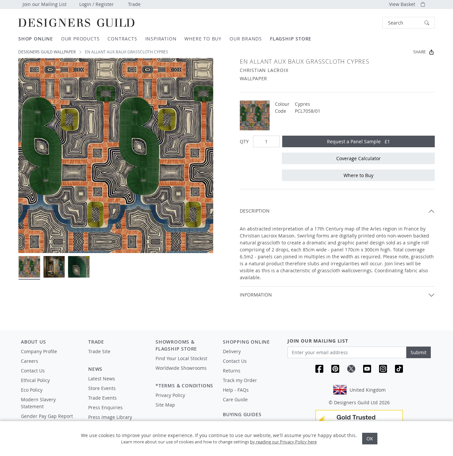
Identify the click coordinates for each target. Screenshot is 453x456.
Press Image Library (110, 417)
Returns (231, 370)
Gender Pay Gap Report (47, 416)
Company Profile (39, 351)
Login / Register (96, 4)
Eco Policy (31, 390)
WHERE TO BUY (203, 38)
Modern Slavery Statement (38, 403)
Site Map (165, 405)
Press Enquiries (105, 407)
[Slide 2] (54, 267)
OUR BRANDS (245, 38)
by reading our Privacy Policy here (283, 442)
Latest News (101, 378)
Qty (244, 141)
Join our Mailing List (45, 4)
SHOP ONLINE (35, 38)
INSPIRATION (161, 38)
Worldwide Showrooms (181, 368)
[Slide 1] (29, 267)
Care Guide (235, 399)
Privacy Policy (170, 395)
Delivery (232, 351)
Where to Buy (358, 175)
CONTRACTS (122, 38)
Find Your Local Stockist (181, 358)
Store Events (102, 388)
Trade (134, 4)
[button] (408, 23)
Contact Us (33, 370)
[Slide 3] (79, 267)
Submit (418, 352)
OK (369, 438)
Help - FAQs (236, 390)
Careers (29, 361)
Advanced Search (367, 23)
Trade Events (102, 398)
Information (256, 295)
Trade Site (99, 351)
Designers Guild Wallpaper (47, 52)
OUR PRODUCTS (80, 38)
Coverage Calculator (358, 158)
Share (419, 52)
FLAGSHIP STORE (290, 38)
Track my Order (240, 380)
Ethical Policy (35, 380)
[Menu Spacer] (117, 357)
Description (255, 211)
